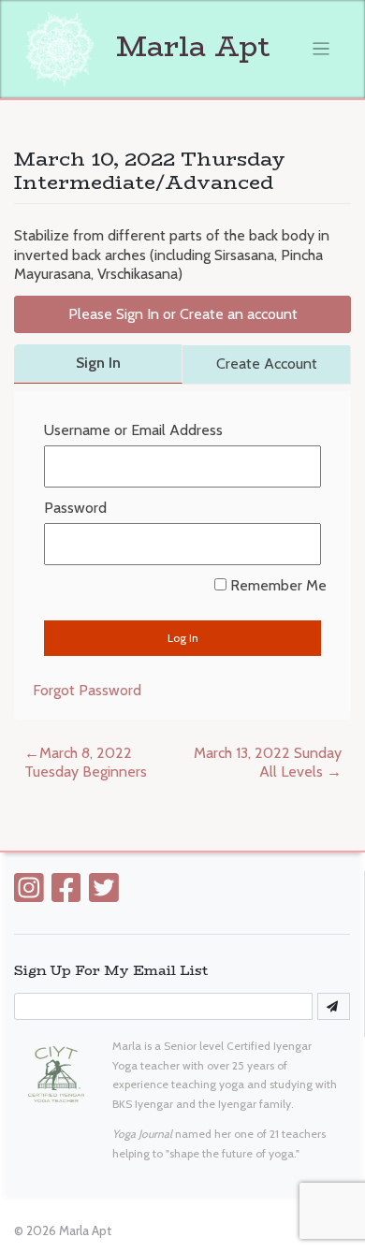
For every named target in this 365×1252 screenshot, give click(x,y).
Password (75, 508)
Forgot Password (87, 690)
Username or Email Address (133, 430)
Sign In (98, 362)
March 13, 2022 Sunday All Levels (268, 762)
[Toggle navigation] (321, 49)
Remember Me (276, 585)
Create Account (266, 363)
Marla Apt (189, 46)
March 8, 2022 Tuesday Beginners (85, 762)
